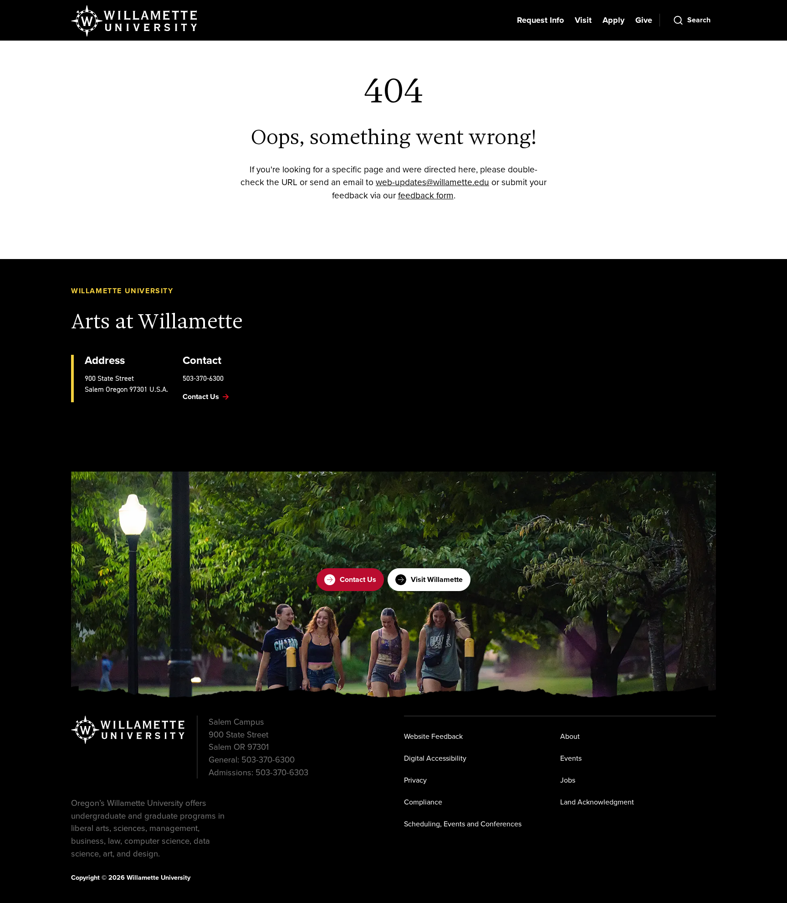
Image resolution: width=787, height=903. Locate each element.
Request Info (540, 20)
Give (643, 20)
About (570, 736)
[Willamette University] (135, 21)
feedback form (426, 195)
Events (571, 758)
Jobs (567, 780)
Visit (583, 20)
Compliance (423, 802)
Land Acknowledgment (597, 802)
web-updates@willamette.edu (432, 182)
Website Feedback (433, 736)
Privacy (415, 780)
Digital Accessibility (435, 758)
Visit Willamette (437, 579)
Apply (613, 20)
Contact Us (358, 579)
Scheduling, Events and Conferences (462, 824)
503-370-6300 (203, 378)
